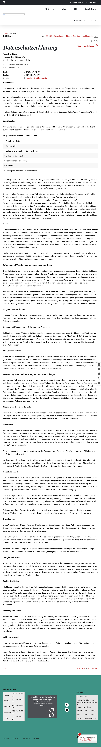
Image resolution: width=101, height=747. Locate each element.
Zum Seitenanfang (92, 668)
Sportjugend (63, 9)
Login (15, 738)
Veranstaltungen (79, 21)
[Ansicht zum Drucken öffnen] (97, 41)
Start (5, 34)
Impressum (36, 738)
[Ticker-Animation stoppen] (96, 36)
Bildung (76, 9)
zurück (5, 668)
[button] (42, 706)
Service (93, 21)
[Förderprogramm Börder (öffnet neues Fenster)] (83, 738)
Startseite (6, 738)
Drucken (83, 668)
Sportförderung (90, 9)
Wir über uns (49, 9)
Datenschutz (26, 738)
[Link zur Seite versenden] (94, 41)
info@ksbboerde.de (77, 2)
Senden (77, 668)
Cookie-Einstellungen (87, 45)
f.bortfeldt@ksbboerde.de (36, 78)
